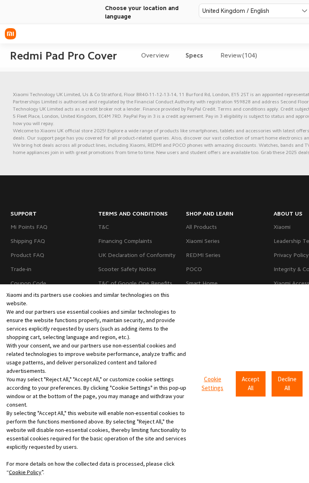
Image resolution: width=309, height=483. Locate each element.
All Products (201, 227)
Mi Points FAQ (28, 227)
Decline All (287, 383)
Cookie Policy (25, 472)
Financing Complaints (125, 241)
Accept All (251, 383)
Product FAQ (27, 255)
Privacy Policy (291, 255)
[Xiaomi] (10, 33)
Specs (194, 55)
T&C (103, 227)
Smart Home (202, 283)
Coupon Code (28, 283)
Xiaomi (282, 227)
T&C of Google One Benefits (135, 283)
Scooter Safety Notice (127, 269)
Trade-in (20, 269)
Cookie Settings (212, 383)
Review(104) (238, 55)
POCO (194, 269)
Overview (155, 55)
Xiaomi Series (203, 241)
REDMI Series (203, 255)
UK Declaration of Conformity (136, 255)
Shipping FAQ (27, 241)
